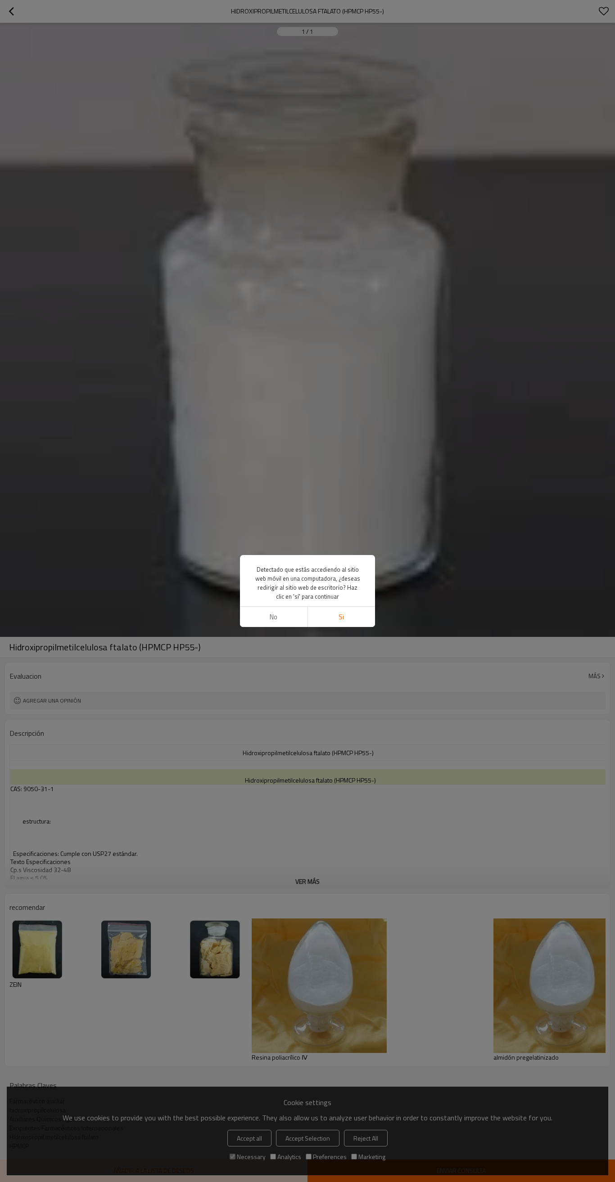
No (273, 617)
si (341, 617)
